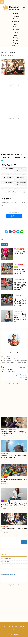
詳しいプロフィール (21, 375)
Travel (16, 40)
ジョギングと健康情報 (8, 168)
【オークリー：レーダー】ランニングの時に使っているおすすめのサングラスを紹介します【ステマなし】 (20, 301)
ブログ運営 (6, 188)
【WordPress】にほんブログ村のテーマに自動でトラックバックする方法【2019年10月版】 (20, 317)
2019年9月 (4, 562)
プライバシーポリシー (14, 212)
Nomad (17, 29)
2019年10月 (4, 559)
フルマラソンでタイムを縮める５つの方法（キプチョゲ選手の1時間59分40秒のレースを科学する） (20, 286)
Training (16, 21)
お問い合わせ (23, 377)
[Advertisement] (14, 101)
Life (16, 35)
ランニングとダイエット (21, 178)
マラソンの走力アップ (8, 174)
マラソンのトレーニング (21, 169)
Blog (16, 38)
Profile (16, 43)
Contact (16, 46)
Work (16, 32)
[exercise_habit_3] (17, 231)
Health (16, 19)
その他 (18, 188)
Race (16, 27)
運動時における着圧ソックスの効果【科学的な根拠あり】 (20, 271)
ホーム (5, 626)
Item (16, 24)
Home (16, 13)
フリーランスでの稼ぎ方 (21, 183)
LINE (25, 379)
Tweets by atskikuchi (8, 574)
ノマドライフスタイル (8, 182)
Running (16, 16)
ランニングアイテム (8, 177)
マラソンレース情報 (21, 174)
